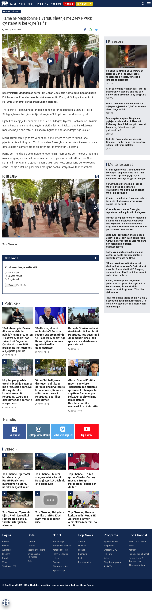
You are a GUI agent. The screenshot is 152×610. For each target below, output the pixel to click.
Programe (56, 4)
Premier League (60, 554)
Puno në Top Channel (139, 554)
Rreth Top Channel (137, 541)
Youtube (69, 4)
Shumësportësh (60, 566)
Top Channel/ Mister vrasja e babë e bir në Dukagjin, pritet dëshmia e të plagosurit (50, 478)
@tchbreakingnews (63, 435)
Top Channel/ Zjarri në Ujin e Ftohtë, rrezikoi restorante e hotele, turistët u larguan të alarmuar (16, 519)
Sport (31, 4)
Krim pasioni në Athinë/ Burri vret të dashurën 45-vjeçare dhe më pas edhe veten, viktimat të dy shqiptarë (126, 93)
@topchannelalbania (39, 435)
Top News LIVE (84, 4)
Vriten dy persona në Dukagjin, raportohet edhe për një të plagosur (126, 211)
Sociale (5, 558)
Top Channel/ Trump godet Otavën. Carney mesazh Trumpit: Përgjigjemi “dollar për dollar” (82, 480)
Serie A (56, 562)
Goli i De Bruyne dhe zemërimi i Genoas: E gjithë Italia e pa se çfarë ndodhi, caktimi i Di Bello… (126, 144)
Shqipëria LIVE (110, 550)
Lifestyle (82, 545)
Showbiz (82, 541)
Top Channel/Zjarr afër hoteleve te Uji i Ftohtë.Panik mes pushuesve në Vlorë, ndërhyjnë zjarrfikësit (16, 480)
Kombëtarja (58, 541)
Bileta (131, 545)
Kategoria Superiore (62, 545)
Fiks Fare (108, 554)
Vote (10, 285)
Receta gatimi (84, 562)
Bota (31, 535)
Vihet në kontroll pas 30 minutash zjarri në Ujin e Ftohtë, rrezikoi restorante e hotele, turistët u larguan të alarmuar (124, 77)
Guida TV (108, 566)
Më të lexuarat (120, 164)
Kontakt (132, 550)
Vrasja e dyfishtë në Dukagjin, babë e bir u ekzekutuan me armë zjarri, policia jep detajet (126, 201)
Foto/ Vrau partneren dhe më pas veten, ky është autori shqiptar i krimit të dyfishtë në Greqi (124, 255)
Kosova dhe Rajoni (36, 550)
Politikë (6, 11)
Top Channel (14, 435)
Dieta (80, 558)
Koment (31, 545)
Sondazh (11, 258)
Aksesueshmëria (137, 565)
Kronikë (5, 545)
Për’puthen (109, 545)
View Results (21, 285)
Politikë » (12, 303)
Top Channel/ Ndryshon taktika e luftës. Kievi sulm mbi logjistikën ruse (49, 517)
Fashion (82, 550)
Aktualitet (6, 550)
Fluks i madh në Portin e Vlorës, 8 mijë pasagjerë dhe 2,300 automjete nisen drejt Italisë (126, 108)
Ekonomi (6, 554)
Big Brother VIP (111, 541)
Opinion (31, 541)
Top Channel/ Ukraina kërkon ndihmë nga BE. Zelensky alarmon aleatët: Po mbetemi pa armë (82, 519)
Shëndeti (82, 554)
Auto (30, 561)
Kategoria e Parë (60, 550)
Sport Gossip (59, 570)
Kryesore (116, 41)
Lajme (13, 4)
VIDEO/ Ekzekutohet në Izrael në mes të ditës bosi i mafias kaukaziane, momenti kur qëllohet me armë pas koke (125, 188)
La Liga (56, 558)
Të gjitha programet (113, 562)
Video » (10, 449)
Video (22, 4)
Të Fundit (16, 11)
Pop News (42, 4)
